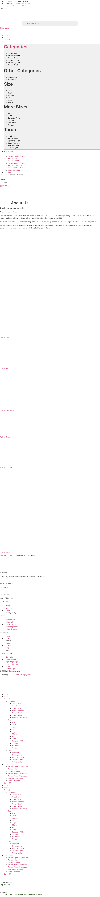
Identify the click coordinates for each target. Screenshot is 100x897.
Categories (15, 46)
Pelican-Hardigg (18, 711)
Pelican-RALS (17, 713)
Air (13, 736)
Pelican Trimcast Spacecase (18, 776)
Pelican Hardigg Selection (17, 774)
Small (14, 725)
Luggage (15, 743)
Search (2, 179)
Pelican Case (16, 708)
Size (9, 720)
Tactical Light (17, 762)
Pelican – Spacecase (19, 718)
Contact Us (8, 783)
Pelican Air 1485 (14, 771)
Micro (14, 722)
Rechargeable (17, 755)
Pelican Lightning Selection (18, 767)
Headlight (15, 753)
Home (6, 694)
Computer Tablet (18, 741)
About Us (7, 697)
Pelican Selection (14, 769)
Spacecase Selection (15, 778)
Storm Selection (14, 781)
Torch (10, 750)
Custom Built (16, 704)
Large (14, 732)
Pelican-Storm (17, 715)
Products (7, 699)
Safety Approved (18, 757)
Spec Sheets (8, 764)
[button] (50, 31)
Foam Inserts (16, 706)
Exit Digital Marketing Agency (20, 675)
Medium (15, 727)
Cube (14, 739)
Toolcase (15, 748)
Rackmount (16, 746)
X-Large (14, 734)
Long (13, 729)
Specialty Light (17, 760)
